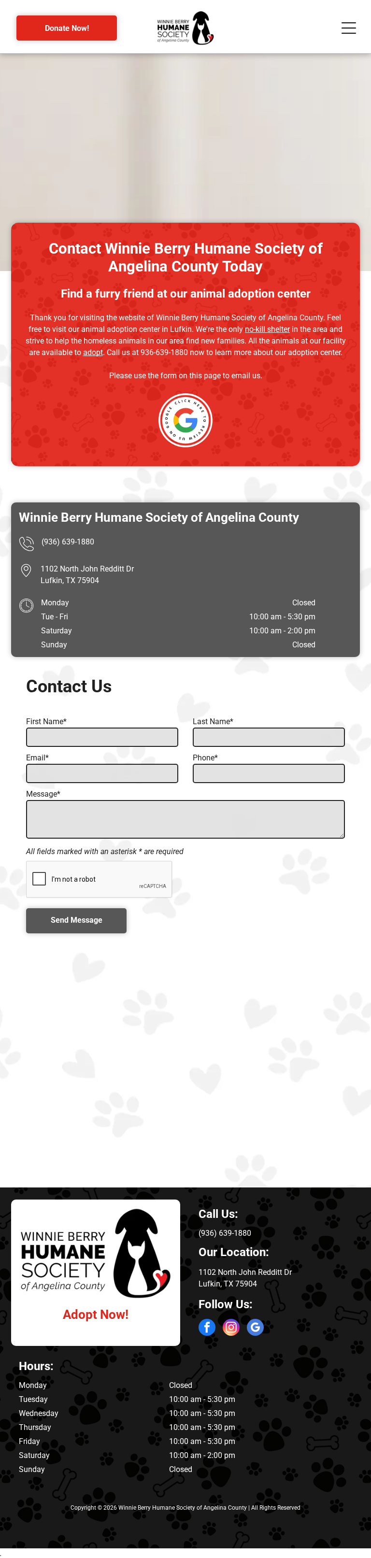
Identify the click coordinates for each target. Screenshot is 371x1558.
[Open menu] (349, 28)
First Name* (46, 721)
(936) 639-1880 (68, 541)
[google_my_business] (255, 1328)
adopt (93, 352)
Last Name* (213, 721)
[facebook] (207, 1328)
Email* (37, 757)
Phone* (205, 757)
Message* (43, 794)
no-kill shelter (267, 329)
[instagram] (231, 1328)
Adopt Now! (95, 1314)
